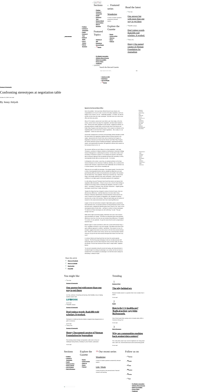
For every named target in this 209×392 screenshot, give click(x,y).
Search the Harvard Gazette (109, 67)
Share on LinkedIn (72, 263)
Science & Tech (116, 284)
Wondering (112, 14)
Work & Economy (116, 329)
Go (136, 70)
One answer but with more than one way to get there (136, 19)
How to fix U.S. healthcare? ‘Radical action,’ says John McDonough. (125, 311)
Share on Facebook (73, 260)
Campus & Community (6, 87)
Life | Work (101, 367)
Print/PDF (70, 268)
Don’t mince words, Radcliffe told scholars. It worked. (136, 33)
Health (114, 303)
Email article (71, 266)
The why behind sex (122, 288)
